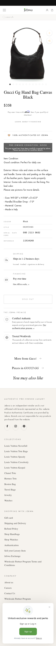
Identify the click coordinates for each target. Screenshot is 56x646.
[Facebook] (7, 427)
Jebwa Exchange (12, 556)
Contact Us (9, 593)
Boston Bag (10, 484)
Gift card (8, 517)
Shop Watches (11, 539)
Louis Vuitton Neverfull (15, 445)
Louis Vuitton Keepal (14, 467)
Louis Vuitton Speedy (14, 456)
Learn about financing (28, 122)
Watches (8, 500)
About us (8, 582)
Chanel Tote (10, 473)
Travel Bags (10, 489)
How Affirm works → (21, 284)
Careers (8, 587)
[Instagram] (15, 427)
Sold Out (28, 299)
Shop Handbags (12, 534)
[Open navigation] (4, 10)
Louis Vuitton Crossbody (16, 462)
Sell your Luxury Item (15, 550)
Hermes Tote (10, 478)
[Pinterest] (24, 427)
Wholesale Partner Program (17, 598)
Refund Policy (11, 528)
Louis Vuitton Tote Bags (16, 451)
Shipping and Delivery (15, 523)
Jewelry (8, 494)
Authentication (11, 545)
